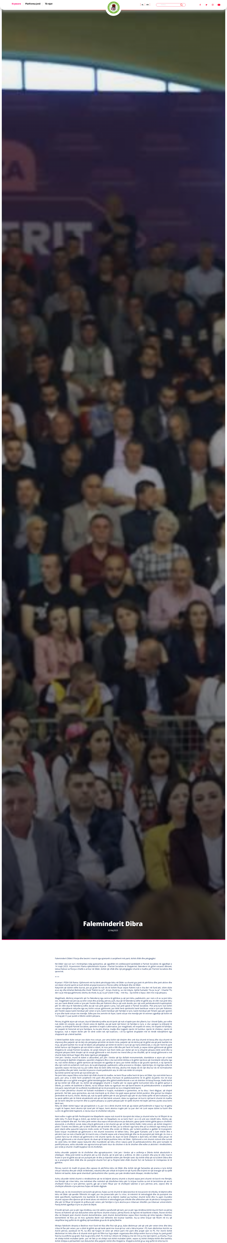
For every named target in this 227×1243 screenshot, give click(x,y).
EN (147, 5)
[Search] (181, 5)
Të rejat (48, 4)
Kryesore (16, 4)
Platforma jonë (32, 4)
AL (143, 5)
